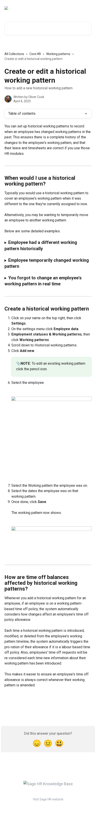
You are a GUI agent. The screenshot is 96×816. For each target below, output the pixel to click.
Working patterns (58, 54)
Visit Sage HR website (48, 799)
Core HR (35, 54)
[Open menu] (87, 8)
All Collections (14, 54)
